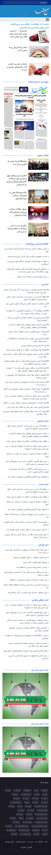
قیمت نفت (28, 822)
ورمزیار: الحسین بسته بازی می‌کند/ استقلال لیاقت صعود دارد (26, 586)
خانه (46, 841)
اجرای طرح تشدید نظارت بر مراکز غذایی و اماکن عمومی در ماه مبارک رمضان (26, 536)
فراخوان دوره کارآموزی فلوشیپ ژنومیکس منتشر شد (28, 476)
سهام (29, 814)
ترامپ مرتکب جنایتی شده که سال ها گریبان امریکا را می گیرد (26, 250)
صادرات (30, 818)
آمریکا (45, 790)
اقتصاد (18, 790)
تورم (27, 802)
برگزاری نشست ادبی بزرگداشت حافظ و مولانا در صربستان (17, 228)
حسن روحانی (17, 802)
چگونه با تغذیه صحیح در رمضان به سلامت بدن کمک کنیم (27, 455)
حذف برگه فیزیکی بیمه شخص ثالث (18, 49)
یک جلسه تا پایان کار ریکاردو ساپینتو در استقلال (29, 579)
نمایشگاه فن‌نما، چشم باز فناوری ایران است (17, 162)
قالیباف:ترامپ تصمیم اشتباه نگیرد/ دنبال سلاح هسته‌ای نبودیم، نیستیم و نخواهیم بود (25, 362)
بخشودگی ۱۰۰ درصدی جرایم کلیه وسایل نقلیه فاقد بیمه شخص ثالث (18, 34)
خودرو (29, 806)
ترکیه (36, 802)
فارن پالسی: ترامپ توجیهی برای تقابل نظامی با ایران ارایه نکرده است (25, 355)
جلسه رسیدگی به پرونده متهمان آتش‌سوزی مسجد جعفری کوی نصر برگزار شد (28, 645)
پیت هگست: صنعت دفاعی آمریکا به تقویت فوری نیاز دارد (26, 305)
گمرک (14, 834)
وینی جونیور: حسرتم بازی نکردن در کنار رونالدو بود (28, 592)
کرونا (37, 834)
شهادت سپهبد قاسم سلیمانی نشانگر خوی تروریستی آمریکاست (27, 263)
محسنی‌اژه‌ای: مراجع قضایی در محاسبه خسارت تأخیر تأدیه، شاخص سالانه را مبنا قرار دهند (27, 622)
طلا (22, 818)
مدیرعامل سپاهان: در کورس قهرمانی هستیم (30, 557)
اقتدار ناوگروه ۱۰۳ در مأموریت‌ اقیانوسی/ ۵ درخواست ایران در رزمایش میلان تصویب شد (26, 312)
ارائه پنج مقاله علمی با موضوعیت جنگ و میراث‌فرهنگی (18, 195)
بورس (26, 798)
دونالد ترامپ (43, 810)
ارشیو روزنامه (9, 841)
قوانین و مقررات (26, 847)
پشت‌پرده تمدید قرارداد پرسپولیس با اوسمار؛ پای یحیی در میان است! (26, 383)
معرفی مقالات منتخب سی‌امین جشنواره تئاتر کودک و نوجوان (18, 212)
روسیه (22, 810)
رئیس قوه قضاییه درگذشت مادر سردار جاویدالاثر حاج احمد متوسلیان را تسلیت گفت (27, 463)
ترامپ (45, 802)
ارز (37, 790)
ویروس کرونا (25, 830)
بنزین (45, 798)
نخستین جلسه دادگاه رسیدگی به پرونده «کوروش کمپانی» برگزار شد (28, 629)
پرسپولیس (12, 830)
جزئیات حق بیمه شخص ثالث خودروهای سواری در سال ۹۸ (17, 67)
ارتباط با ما (39, 841)
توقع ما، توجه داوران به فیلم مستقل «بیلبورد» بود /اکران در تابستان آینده (25, 390)
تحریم (17, 798)
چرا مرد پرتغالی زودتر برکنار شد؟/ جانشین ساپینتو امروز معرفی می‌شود (26, 574)
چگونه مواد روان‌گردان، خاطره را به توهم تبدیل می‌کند (26, 349)
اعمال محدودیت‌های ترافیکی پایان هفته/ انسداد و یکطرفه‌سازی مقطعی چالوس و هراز (28, 326)
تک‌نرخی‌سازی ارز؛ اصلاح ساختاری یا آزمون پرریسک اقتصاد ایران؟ (27, 319)
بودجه (36, 798)
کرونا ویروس (26, 834)
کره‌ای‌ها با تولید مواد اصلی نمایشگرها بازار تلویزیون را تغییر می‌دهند (26, 376)
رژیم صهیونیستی (42, 814)
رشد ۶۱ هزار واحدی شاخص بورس (34, 345)
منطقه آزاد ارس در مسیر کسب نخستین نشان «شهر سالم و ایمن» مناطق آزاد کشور (27, 298)
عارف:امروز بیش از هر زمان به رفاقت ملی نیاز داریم (27, 407)
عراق (13, 818)
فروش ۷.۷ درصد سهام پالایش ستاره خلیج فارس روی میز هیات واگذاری (25, 413)
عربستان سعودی (42, 822)
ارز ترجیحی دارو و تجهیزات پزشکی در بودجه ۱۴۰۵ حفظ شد (26, 516)
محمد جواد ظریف (22, 826)
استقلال (28, 790)
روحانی (31, 810)
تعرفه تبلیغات (21, 841)
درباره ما (30, 841)
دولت (12, 806)
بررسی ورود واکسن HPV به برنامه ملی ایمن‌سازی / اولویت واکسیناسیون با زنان (28, 470)
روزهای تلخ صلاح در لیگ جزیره (35, 562)
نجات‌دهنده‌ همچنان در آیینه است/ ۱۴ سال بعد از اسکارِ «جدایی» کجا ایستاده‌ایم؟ (25, 291)
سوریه (20, 814)
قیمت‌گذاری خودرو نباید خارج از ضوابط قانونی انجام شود (26, 650)
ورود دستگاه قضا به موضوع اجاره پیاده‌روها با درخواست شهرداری (26, 637)
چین (45, 834)
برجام (16, 794)
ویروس (36, 830)
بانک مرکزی (26, 794)
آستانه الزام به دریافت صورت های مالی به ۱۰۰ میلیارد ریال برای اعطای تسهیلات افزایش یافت (26, 369)
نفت (45, 830)
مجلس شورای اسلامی (40, 826)
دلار (21, 806)
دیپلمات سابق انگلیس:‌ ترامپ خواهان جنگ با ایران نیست (27, 333)
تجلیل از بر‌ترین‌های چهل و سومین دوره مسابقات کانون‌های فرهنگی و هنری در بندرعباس (16, 180)
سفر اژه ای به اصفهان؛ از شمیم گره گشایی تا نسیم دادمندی (28, 657)
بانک (37, 794)
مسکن (10, 826)
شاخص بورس (43, 818)
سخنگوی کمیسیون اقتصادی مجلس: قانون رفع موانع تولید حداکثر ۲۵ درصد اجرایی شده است (27, 270)
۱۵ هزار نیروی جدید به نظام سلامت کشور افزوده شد (27, 529)
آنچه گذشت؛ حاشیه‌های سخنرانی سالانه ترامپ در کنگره (25, 403)
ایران (8, 790)
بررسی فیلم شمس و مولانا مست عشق (32, 276)
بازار (46, 794)
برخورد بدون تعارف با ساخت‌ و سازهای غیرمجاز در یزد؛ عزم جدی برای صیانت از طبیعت (26, 397)
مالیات (17, 822)
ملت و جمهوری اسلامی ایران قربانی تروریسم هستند (27, 256)
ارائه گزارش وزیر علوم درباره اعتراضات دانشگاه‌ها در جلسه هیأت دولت (27, 340)
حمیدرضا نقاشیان (42, 806)
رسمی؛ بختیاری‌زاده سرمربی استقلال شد (32, 567)
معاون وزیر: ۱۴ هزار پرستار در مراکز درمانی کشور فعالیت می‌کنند (26, 523)
